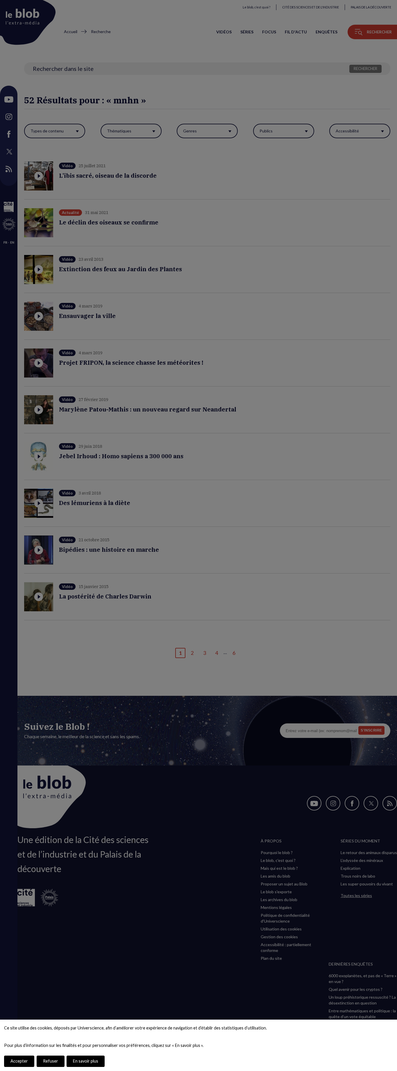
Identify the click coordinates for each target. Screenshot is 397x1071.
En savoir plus (85, 1061)
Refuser (50, 1061)
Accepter (19, 1061)
